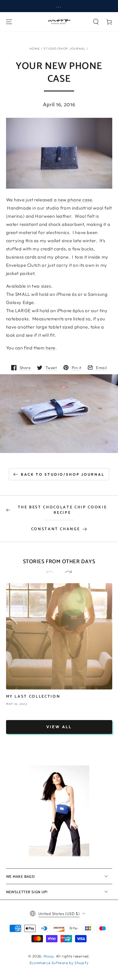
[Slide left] (52, 572)
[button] (96, 22)
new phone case (75, 200)
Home (35, 49)
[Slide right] (65, 572)
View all (59, 726)
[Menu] (9, 22)
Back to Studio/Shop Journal (63, 474)
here (50, 348)
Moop (49, 956)
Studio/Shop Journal (65, 49)
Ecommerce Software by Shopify (59, 962)
